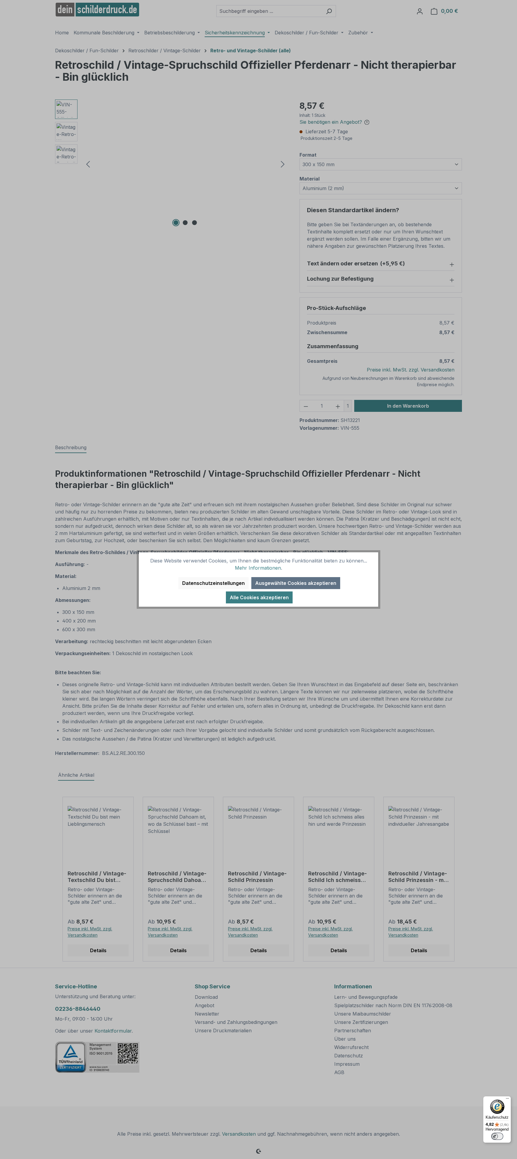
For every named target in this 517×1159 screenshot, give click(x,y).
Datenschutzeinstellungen (213, 583)
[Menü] (507, 1099)
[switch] (497, 1136)
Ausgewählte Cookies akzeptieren (295, 583)
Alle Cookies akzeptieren (259, 597)
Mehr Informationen (258, 568)
